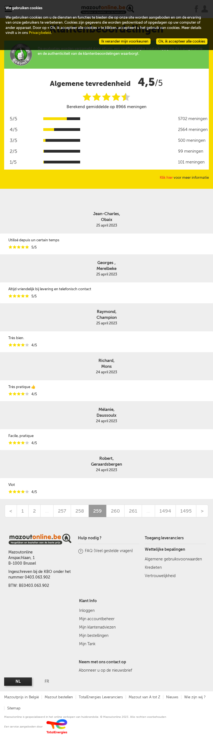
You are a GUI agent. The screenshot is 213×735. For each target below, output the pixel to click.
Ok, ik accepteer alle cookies (181, 41)
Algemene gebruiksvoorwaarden (173, 559)
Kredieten (153, 567)
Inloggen (87, 610)
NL (18, 681)
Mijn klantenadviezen (97, 627)
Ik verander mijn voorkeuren (124, 41)
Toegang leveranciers (164, 538)
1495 (186, 511)
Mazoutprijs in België (21, 697)
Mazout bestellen (59, 697)
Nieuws (172, 697)
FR (47, 681)
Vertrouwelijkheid (160, 575)
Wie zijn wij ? (195, 697)
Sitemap (14, 708)
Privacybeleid (40, 33)
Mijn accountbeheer (97, 619)
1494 (165, 511)
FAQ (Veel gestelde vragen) (109, 550)
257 (62, 511)
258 (79, 511)
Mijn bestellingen (93, 635)
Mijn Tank (87, 644)
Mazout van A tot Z (144, 697)
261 (133, 511)
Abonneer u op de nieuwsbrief (105, 670)
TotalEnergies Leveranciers (101, 697)
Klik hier (166, 177)
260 (115, 511)
